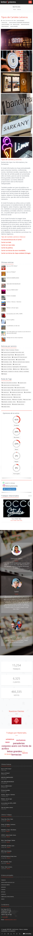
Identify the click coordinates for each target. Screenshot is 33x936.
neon (7, 742)
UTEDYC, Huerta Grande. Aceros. (8, 835)
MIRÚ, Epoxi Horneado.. (6, 851)
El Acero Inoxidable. (11, 295)
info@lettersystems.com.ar (10, 919)
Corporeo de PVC (20, 354)
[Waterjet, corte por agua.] (3, 309)
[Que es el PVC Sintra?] (3, 267)
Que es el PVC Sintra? (12, 266)
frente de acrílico (7, 394)
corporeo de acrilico (20, 387)
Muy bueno (16, 437)
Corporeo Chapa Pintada (8, 354)
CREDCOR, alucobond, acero (7, 845)
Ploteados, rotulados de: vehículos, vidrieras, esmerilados (16, 371)
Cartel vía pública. (7, 248)
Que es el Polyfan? (11, 272)
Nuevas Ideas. (25, 369)
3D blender (7, 754)
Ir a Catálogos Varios (10, 489)
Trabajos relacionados (10, 496)
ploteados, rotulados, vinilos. (9, 401)
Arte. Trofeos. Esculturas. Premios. (11, 350)
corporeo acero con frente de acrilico (11, 385)
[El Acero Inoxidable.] (3, 297)
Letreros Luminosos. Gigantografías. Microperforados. (19, 22)
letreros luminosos (5, 26)
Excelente (16, 425)
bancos (25, 753)
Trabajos (16, 669)
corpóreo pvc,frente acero (17, 392)
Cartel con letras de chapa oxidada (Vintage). (16, 253)
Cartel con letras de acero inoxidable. (13, 250)
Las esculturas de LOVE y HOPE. (15, 313)
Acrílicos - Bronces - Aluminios (14, 301)
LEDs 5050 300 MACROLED (13, 283)
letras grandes (14, 751)
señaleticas (10, 739)
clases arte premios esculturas (10, 382)
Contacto (3, 894)
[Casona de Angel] (16, 720)
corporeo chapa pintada (8, 387)
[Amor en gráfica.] (3, 321)
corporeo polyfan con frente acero (20, 390)
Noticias (19, 9)
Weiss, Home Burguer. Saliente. (8, 840)
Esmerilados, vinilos (7, 362)
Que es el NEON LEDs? (12, 289)
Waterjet (5, 373)
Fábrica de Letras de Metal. (7, 896)
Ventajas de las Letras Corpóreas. (15, 337)
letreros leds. (18, 397)
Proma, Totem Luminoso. (6, 867)
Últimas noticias (7, 262)
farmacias (16, 754)
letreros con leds (16, 24)
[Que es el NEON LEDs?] (3, 291)
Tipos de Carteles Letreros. (14, 17)
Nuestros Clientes (16, 711)
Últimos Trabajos (6, 815)
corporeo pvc (6, 392)
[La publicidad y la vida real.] (3, 327)
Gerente (16, 561)
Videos (2, 899)
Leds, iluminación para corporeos (21, 362)
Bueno (16, 449)
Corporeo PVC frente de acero (20, 357)
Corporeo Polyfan (7, 357)
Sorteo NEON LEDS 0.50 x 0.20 (7, 882)
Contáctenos (5, 905)
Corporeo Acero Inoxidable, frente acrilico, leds (13, 352)
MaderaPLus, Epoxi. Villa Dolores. (8, 829)
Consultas (28, 933)
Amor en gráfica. (11, 319)
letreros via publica (14, 26)
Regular (16, 461)
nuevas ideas (28, 399)
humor (23, 751)
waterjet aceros (21, 401)
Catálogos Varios (5, 884)
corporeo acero (22, 382)
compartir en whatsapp (9, 483)
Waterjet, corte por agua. (13, 307)
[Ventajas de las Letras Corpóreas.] (3, 339)
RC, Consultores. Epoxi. (6, 861)
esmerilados (28, 392)
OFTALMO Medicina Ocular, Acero (8, 856)
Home (14, 9)
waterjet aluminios (7, 404)
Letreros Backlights (20, 20)
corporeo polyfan (6, 390)
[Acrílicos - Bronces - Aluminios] (3, 303)
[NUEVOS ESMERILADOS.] (3, 279)
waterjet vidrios (6, 406)
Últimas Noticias (6, 764)
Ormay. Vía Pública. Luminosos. (8, 824)
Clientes (16, 682)
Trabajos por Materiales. (16, 732)
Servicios (3, 887)
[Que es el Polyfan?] (3, 273)
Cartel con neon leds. (8, 245)
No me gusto (16, 473)
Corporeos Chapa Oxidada (9, 359)
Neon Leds (17, 369)
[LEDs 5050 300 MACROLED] (3, 285)
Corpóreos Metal (21, 359)
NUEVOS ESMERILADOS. (13, 278)
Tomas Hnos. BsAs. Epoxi (7, 819)
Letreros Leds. (4, 22)
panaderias (19, 743)
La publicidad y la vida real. (13, 325)
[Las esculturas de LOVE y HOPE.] (3, 315)
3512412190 (5, 917)
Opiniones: (16, 535)
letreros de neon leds (25, 24)
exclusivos (20, 740)
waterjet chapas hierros (18, 404)
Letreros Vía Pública (5, 24)
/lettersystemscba (11, 486)
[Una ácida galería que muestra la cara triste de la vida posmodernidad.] (3, 333)
